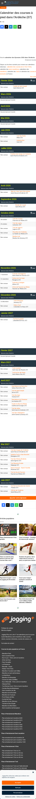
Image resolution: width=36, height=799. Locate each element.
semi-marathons (14, 69)
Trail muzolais (16, 368)
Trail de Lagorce (17, 227)
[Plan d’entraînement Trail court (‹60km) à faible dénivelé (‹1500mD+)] (27, 591)
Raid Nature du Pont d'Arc (19, 386)
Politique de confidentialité (23, 796)
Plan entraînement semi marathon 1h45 (13, 740)
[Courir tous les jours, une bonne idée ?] (8, 591)
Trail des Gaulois (18, 219)
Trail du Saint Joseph (18, 390)
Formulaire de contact (7, 643)
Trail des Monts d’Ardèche (18, 459)
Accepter (18, 782)
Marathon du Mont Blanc (9, 705)
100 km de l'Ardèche (17, 490)
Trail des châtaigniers (18, 413)
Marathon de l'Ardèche (20, 232)
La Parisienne (6, 664)
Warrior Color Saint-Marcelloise (20, 191)
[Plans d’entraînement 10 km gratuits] (8, 530)
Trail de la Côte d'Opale (8, 703)
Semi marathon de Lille (9, 690)
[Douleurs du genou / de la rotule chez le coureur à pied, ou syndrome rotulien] (27, 549)
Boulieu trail (16, 236)
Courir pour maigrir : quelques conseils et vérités (25, 579)
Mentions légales (6, 630)
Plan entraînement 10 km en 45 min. (12, 755)
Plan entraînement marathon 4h (11, 722)
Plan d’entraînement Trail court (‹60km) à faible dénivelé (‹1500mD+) (26, 600)
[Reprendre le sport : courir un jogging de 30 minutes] (8, 570)
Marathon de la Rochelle (9, 692)
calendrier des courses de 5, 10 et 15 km (19, 67)
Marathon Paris (6, 653)
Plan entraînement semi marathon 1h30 (13, 742)
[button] (33, 772)
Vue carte (33, 76)
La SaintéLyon (6, 675)
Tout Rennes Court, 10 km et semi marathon (15, 686)
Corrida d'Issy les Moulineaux (10, 688)
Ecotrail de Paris (6, 699)
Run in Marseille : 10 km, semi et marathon (14, 682)
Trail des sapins (17, 223)
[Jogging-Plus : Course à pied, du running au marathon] (12, 3)
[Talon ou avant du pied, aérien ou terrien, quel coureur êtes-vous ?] (8, 549)
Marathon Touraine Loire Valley (11, 671)
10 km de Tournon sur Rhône (21, 287)
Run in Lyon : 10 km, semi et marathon (13, 658)
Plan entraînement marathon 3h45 (12, 724)
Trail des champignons (19, 274)
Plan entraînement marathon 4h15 (12, 720)
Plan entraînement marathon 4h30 (12, 718)
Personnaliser (18, 793)
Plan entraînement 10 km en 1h (11, 750)
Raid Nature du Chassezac (19, 399)
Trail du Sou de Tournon (18, 472)
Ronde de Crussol (21, 205)
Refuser (18, 787)
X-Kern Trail (17, 305)
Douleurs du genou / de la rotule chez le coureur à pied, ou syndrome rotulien (27, 558)
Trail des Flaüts (21, 136)
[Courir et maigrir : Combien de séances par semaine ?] (27, 530)
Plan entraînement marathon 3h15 (12, 729)
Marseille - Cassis (7, 666)
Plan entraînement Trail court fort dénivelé (14, 768)
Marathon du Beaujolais (9, 677)
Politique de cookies (10, 796)
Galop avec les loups (18, 278)
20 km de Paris (6, 660)
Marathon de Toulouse (8, 695)
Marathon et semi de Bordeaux (11, 673)
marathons (3, 71)
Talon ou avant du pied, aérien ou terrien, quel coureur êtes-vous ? (7, 558)
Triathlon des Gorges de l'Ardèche (20, 154)
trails (17, 71)
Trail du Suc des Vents (18, 372)
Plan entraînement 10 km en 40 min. (12, 757)
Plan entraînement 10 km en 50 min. (12, 753)
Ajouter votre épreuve (18, 498)
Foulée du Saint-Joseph (20, 86)
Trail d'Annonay (18, 300)
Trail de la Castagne (18, 282)
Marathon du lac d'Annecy (9, 701)
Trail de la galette (18, 319)
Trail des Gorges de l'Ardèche (19, 450)
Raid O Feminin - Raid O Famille (20, 468)
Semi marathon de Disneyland (11, 708)
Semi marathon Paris (8, 655)
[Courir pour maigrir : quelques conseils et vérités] (27, 570)
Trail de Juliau (16, 408)
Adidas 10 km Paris (7, 668)
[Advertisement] (18, 41)
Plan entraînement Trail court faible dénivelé (15, 766)
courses (3, 7)
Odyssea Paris (6, 684)
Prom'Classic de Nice (8, 697)
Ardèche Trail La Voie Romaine (20, 454)
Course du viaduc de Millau (10, 679)
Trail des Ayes (16, 395)
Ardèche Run (20, 140)
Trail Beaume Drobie (17, 463)
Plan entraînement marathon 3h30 (12, 726)
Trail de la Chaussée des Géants (20, 486)
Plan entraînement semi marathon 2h (13, 737)
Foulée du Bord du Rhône (19, 404)
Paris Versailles (6, 662)
